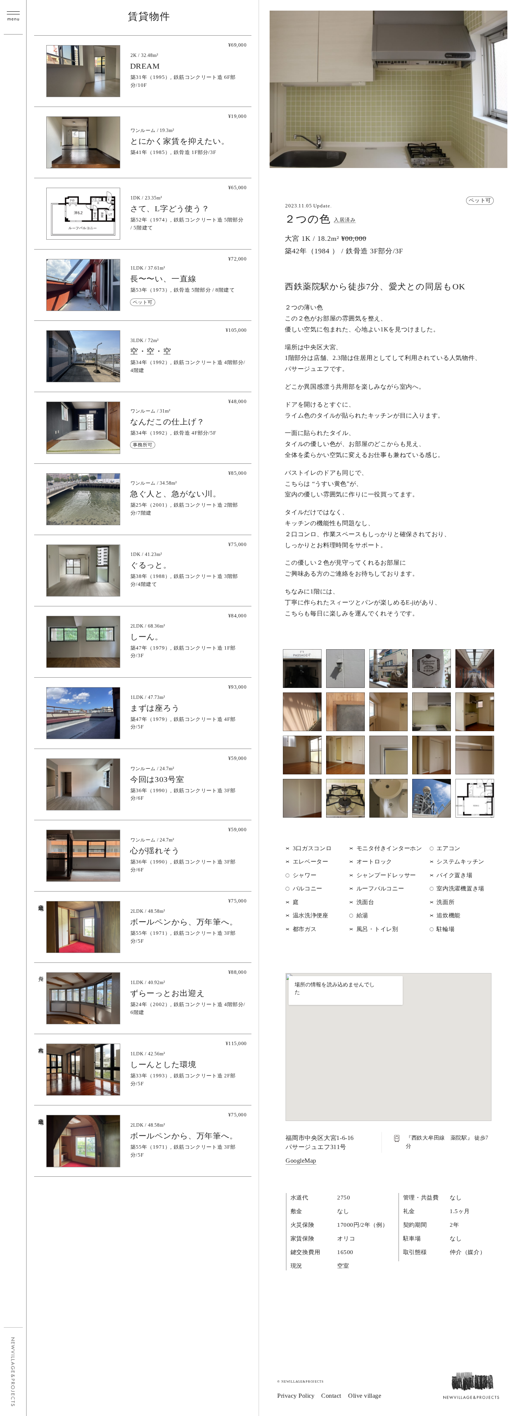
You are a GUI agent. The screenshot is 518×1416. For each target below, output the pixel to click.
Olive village (364, 1395)
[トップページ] (471, 1396)
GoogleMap (301, 1161)
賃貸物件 (149, 16)
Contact (331, 1395)
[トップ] (13, 1372)
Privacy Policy (296, 1395)
